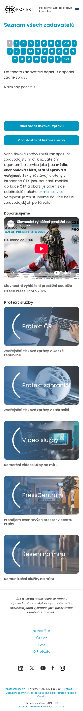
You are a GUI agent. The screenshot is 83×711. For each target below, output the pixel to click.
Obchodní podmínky (17, 692)
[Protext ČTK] (41, 679)
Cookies (42, 696)
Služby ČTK (41, 631)
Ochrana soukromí (29, 706)
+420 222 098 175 (39, 689)
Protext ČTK (70, 689)
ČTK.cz (41, 638)
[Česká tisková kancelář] (21, 9)
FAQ (41, 644)
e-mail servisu (50, 191)
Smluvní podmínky (53, 706)
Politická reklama (66, 692)
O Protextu (41, 651)
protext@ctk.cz (15, 689)
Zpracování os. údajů (43, 692)
